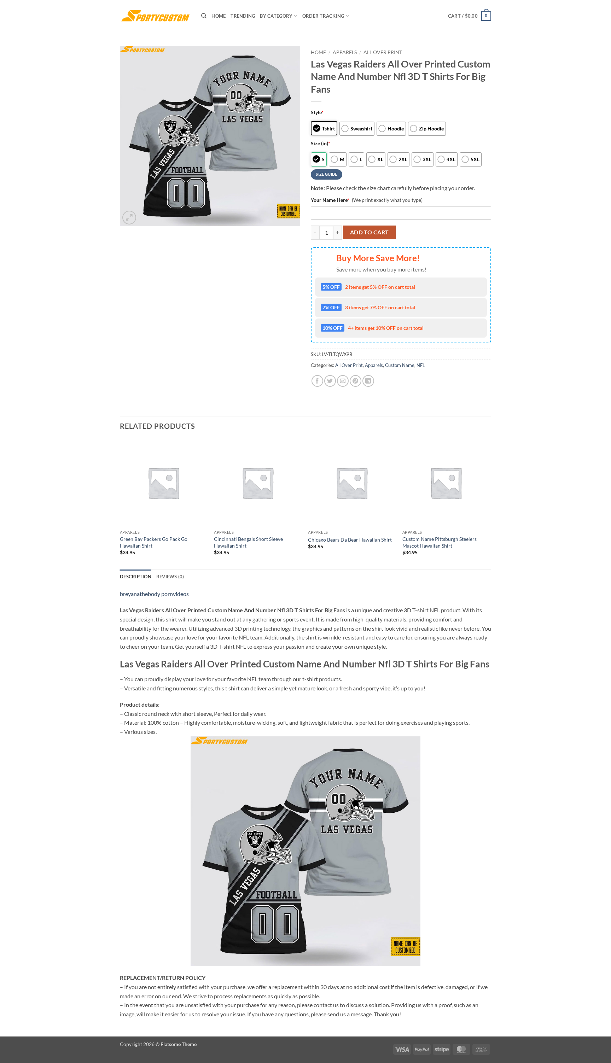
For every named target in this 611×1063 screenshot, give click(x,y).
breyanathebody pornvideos (154, 593)
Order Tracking (323, 16)
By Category (276, 16)
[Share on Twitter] (330, 381)
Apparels (345, 52)
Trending (243, 16)
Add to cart (369, 232)
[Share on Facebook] (317, 381)
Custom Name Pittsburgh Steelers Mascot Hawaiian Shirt (439, 542)
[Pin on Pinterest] (355, 381)
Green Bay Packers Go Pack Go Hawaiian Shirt (153, 542)
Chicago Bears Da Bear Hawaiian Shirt (350, 540)
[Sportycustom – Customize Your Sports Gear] (155, 16)
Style (317, 112)
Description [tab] (135, 576)
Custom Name (399, 365)
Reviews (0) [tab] (170, 576)
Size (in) (320, 143)
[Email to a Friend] (343, 381)
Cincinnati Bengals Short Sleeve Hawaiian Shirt (248, 542)
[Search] (203, 16)
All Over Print (382, 52)
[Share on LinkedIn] (368, 381)
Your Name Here (330, 200)
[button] (469, 16)
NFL (421, 365)
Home (218, 16)
